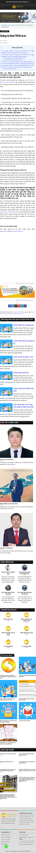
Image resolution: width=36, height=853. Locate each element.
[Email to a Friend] (15, 305)
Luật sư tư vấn (5, 839)
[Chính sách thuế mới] (6, 375)
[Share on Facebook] (9, 305)
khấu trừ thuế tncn (14, 313)
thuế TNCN (29, 80)
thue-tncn (21, 313)
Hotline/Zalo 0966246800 (26, 842)
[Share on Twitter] (12, 305)
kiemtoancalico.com (17, 231)
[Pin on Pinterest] (18, 305)
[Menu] (2, 7)
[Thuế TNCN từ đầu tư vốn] (6, 360)
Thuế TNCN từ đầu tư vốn (23, 357)
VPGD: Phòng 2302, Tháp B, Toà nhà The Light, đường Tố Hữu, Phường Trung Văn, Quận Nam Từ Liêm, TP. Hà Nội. (26, 820)
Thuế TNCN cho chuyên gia (23, 325)
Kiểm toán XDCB (6, 837)
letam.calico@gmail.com (26, 844)
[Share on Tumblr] (25, 305)
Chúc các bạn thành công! (9, 69)
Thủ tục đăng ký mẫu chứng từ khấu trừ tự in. (14, 58)
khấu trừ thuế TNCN (6, 82)
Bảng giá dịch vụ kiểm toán (27, 837)
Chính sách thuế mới (21, 373)
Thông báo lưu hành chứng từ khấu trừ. (13, 60)
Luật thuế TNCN (4, 31)
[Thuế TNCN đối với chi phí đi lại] (6, 344)
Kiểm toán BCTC (6, 835)
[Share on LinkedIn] (22, 305)
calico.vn (4, 231)
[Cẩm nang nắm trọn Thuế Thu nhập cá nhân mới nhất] (6, 407)
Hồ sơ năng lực (23, 835)
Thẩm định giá (5, 842)
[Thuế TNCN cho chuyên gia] (6, 328)
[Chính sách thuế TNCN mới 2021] (6, 391)
